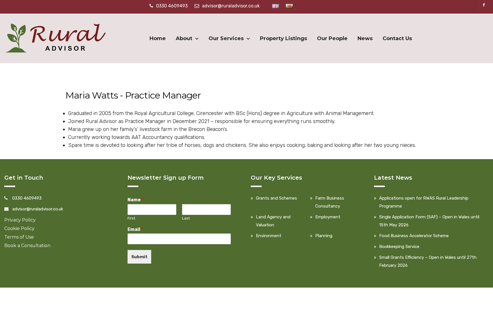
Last (186, 218)
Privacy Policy (20, 220)
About (184, 38)
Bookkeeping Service (399, 246)
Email (135, 229)
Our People (332, 38)
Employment (327, 216)
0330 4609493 (172, 6)
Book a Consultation (27, 245)
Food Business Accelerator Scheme (414, 235)
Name (136, 199)
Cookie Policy (19, 228)
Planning (323, 235)
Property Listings (283, 38)
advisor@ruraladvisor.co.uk (231, 6)
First (131, 218)
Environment (268, 235)
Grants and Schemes (276, 198)
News (365, 38)
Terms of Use (19, 237)
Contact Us (397, 38)
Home (157, 38)
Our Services (226, 38)
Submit (139, 256)
